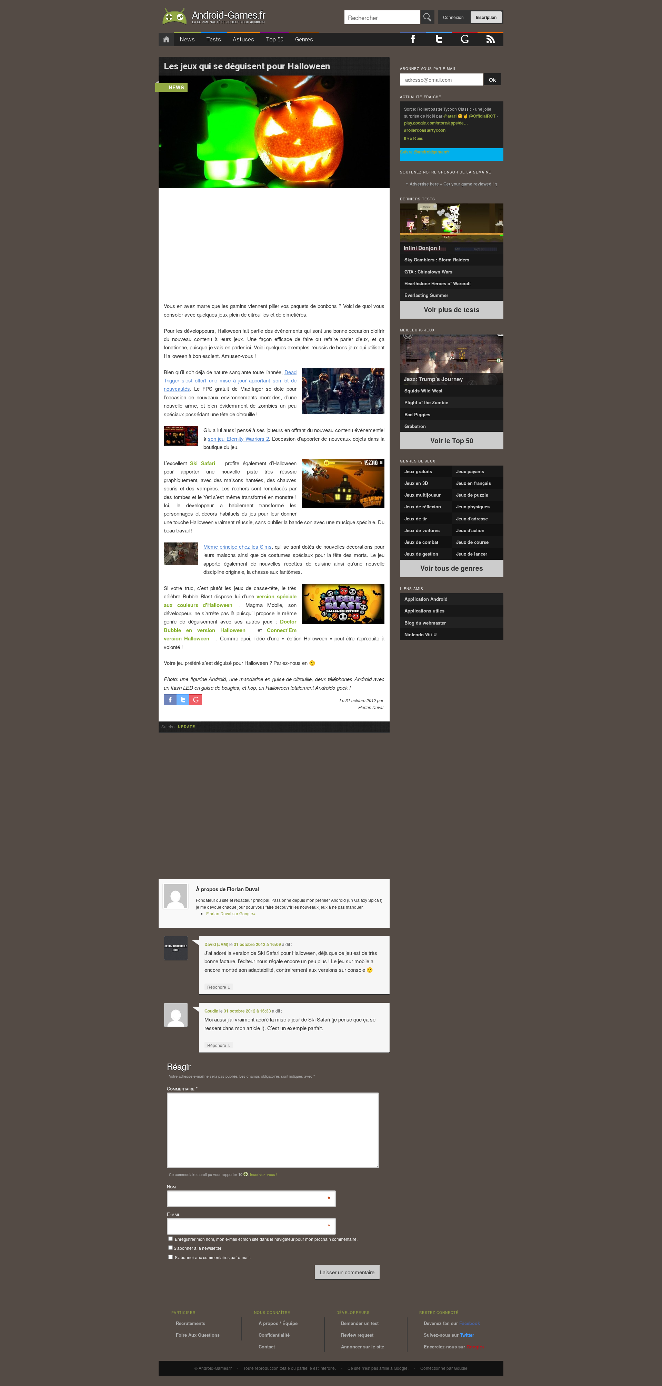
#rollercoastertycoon (424, 130)
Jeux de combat (421, 542)
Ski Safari (202, 463)
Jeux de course (472, 542)
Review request (357, 1335)
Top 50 (274, 39)
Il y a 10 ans (413, 138)
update (186, 726)
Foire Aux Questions (198, 1335)
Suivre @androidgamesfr (424, 152)
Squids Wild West (423, 390)
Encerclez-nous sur (454, 1346)
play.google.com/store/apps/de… (436, 123)
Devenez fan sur (452, 1323)
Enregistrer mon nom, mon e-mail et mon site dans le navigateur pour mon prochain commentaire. (266, 1239)
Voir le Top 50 (451, 440)
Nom (171, 1186)
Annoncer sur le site (362, 1346)
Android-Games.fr (214, 18)
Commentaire (182, 1088)
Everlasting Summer (426, 295)
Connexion (453, 17)
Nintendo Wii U (420, 634)
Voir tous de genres (451, 568)
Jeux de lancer (471, 553)
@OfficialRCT (482, 116)
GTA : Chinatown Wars (428, 271)
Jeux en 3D (416, 483)
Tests (213, 39)
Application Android (426, 599)
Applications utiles (424, 610)
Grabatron (415, 426)
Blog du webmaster (425, 622)
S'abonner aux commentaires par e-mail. (212, 1257)
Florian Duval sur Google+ (230, 913)
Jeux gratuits (418, 471)
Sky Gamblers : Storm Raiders (436, 259)
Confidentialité (274, 1335)
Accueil (166, 39)
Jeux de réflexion (422, 506)
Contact (267, 1346)
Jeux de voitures (422, 530)
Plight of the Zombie (426, 402)
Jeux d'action (470, 530)
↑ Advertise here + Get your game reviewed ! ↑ (451, 184)
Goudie (211, 1011)
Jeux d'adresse (472, 518)
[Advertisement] (274, 245)
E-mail (173, 1214)
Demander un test (360, 1323)
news (176, 87)
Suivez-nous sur (449, 1335)
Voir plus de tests (452, 309)
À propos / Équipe (278, 1323)
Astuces (243, 39)
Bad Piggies (417, 414)
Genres (304, 39)
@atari (450, 116)
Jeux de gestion (421, 553)
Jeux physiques (473, 506)
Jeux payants (470, 471)
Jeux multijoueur (422, 494)
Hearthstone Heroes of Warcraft (437, 283)
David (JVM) (216, 944)
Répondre (218, 987)
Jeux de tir (415, 518)
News (187, 39)
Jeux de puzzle (472, 494)
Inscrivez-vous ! (263, 1174)
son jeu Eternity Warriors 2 (238, 438)
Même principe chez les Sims (237, 546)
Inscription (486, 17)
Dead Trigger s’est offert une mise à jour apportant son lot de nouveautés (230, 380)
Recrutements (190, 1323)
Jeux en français (473, 483)
